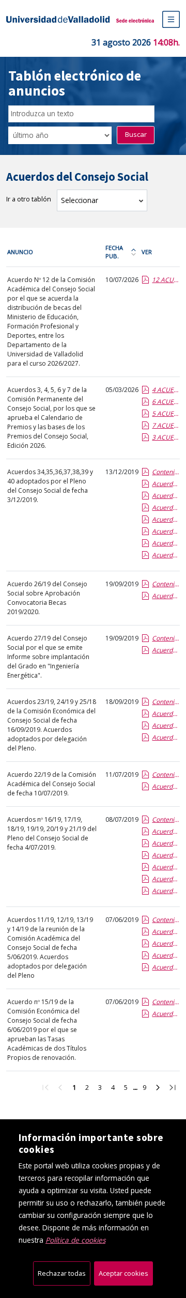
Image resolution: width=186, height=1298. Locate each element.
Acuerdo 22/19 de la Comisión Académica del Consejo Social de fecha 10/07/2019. (51, 783)
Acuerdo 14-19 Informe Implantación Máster (165, 931)
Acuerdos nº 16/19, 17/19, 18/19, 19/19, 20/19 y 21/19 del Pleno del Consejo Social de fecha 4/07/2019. (52, 833)
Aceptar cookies (123, 1273)
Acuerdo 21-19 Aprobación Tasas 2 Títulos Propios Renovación (165, 843)
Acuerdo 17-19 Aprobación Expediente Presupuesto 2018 (165, 867)
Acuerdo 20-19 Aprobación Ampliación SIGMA (165, 855)
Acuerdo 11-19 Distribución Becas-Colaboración (165, 967)
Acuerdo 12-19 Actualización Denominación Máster (165, 955)
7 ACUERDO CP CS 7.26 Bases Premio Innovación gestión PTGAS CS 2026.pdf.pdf (165, 425)
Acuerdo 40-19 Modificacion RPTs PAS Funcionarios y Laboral (165, 507)
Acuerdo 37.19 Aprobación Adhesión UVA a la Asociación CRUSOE (165, 495)
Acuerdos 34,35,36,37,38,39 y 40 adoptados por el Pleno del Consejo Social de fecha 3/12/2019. (50, 485)
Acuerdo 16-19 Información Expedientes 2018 (165, 878)
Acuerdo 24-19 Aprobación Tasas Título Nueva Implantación (165, 713)
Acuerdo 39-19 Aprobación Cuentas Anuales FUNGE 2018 (165, 519)
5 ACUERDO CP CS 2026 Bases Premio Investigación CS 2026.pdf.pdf (165, 413)
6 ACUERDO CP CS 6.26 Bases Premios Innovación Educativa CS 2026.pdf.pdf (165, 401)
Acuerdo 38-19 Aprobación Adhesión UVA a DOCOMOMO (165, 483)
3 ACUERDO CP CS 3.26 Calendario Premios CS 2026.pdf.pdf (165, 437)
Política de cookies (75, 1240)
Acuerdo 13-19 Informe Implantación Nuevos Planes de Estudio (165, 943)
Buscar (136, 134)
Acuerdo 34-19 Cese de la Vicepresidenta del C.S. (165, 543)
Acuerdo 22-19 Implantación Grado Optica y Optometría (165, 786)
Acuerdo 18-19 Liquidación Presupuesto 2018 (165, 831)
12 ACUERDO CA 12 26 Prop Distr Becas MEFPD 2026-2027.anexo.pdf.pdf (165, 279)
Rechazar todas (62, 1273)
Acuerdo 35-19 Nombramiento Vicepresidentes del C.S (165, 531)
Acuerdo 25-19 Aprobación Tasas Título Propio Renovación (165, 725)
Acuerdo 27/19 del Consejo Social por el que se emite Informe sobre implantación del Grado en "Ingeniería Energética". (48, 657)
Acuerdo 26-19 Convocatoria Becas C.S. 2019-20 (165, 595)
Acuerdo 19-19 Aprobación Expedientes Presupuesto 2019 (165, 890)
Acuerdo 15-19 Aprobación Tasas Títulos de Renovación (165, 1013)
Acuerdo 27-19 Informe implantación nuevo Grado (165, 650)
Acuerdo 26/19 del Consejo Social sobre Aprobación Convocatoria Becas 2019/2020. (47, 598)
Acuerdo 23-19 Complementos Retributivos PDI (165, 737)
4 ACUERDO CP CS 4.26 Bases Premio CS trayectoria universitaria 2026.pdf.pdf (165, 389)
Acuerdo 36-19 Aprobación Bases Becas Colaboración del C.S (165, 555)
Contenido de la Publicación (165, 471)
